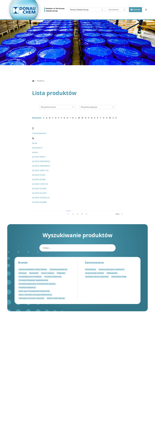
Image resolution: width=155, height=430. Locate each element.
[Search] (124, 9)
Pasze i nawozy (47, 273)
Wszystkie (36, 118)
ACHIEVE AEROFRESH (41, 161)
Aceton (35, 152)
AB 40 (34, 143)
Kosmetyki (34, 273)
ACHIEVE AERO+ (39, 157)
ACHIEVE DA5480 (39, 202)
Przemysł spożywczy (27, 287)
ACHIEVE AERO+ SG (40, 170)
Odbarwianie (112, 273)
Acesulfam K (37, 148)
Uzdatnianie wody (119, 276)
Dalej (117, 214)
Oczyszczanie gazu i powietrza (111, 269)
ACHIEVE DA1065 (39, 188)
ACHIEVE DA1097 (39, 193)
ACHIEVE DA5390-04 (40, 197)
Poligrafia (61, 273)
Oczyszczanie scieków (94, 273)
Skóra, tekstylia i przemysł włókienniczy (35, 294)
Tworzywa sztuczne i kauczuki (31, 298)
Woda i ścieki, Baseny (56, 298)
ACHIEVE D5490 (38, 179)
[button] (135, 9)
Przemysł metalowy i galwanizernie (33, 280)
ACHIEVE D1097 (38, 175)
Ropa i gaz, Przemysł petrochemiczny (34, 291)
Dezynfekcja (90, 269)
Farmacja (22, 273)
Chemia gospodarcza (58, 269)
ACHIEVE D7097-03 (40, 184)
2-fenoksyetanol (39, 133)
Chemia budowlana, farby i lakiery (33, 269)
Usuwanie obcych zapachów (96, 276)
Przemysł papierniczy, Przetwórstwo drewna (37, 284)
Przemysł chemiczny (53, 276)
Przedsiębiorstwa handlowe (30, 276)
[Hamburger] (146, 9)
